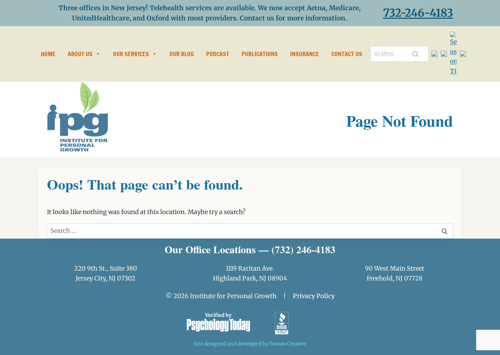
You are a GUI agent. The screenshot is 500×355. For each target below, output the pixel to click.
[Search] (415, 54)
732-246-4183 (418, 13)
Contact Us (346, 53)
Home (48, 53)
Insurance (304, 53)
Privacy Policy (314, 296)
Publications (259, 53)
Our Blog (181, 53)
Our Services (131, 53)
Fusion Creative (287, 344)
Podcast (217, 53)
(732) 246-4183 (303, 249)
